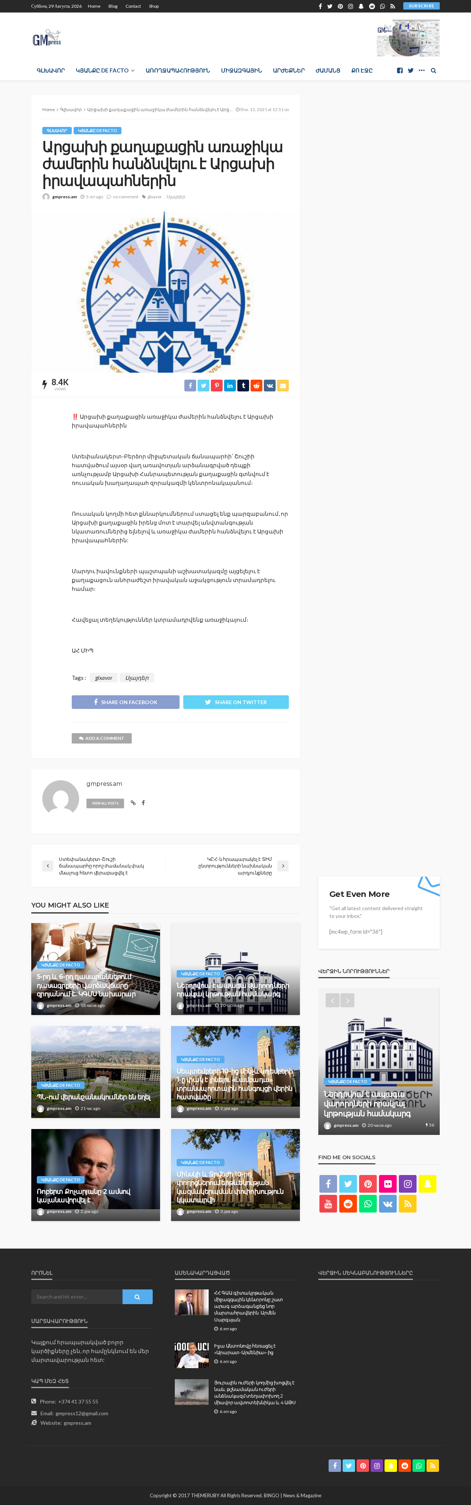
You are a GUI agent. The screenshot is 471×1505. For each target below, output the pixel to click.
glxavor (155, 196)
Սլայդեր (176, 196)
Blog (113, 6)
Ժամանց (328, 70)
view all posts (105, 803)
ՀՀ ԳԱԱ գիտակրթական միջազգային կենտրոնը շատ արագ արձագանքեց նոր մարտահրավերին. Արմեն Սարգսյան (248, 1306)
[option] (379, 1061)
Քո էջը (362, 70)
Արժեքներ (289, 70)
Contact (133, 6)
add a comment (104, 738)
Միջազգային (241, 70)
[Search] (433, 70)
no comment (125, 196)
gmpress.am (64, 196)
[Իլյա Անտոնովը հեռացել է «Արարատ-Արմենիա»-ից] (192, 1355)
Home (94, 6)
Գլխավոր (51, 70)
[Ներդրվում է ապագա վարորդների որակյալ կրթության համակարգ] (235, 969)
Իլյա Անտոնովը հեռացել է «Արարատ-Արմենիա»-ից (245, 1349)
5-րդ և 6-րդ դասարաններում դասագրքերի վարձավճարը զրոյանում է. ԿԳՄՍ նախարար (86, 985)
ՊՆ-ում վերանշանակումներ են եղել (93, 1097)
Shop (154, 6)
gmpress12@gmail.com (82, 1413)
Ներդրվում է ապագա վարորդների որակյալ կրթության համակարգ (233, 990)
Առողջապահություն (178, 70)
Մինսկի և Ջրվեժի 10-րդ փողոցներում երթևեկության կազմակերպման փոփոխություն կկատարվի (230, 1187)
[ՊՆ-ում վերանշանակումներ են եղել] (95, 1072)
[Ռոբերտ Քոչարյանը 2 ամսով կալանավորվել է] (95, 1175)
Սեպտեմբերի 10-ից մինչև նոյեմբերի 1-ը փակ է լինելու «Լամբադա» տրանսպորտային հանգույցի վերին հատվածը (235, 1084)
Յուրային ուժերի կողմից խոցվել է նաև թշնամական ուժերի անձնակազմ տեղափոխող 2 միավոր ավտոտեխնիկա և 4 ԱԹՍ (254, 1393)
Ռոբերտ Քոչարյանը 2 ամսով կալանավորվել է (83, 1196)
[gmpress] (47, 35)
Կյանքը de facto (102, 70)
